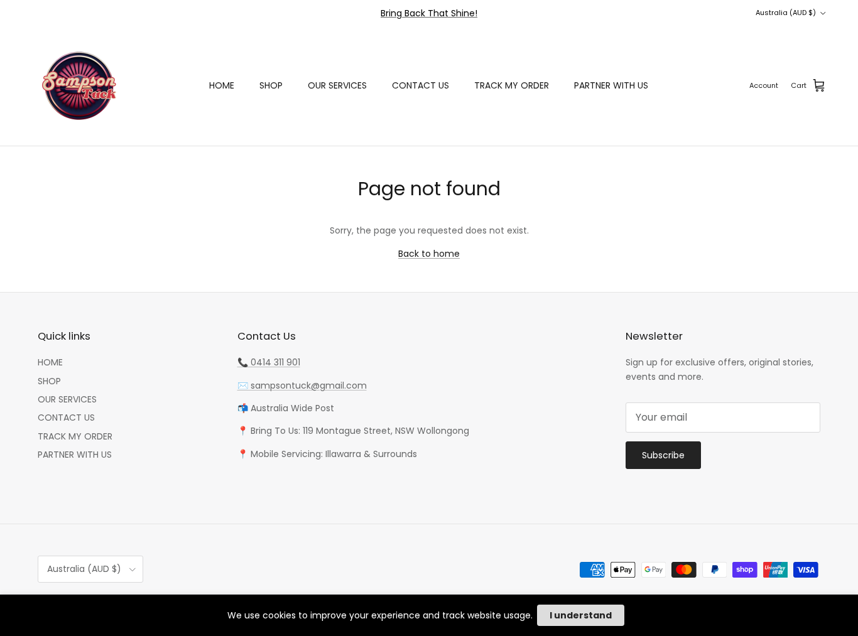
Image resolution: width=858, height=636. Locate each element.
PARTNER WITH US (611, 85)
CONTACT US (420, 85)
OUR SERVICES (337, 85)
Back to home (429, 253)
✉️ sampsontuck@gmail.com (302, 385)
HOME (221, 85)
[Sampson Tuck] (78, 86)
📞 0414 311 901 (268, 362)
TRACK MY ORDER (511, 85)
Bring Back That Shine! (429, 13)
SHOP (271, 85)
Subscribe (663, 455)
